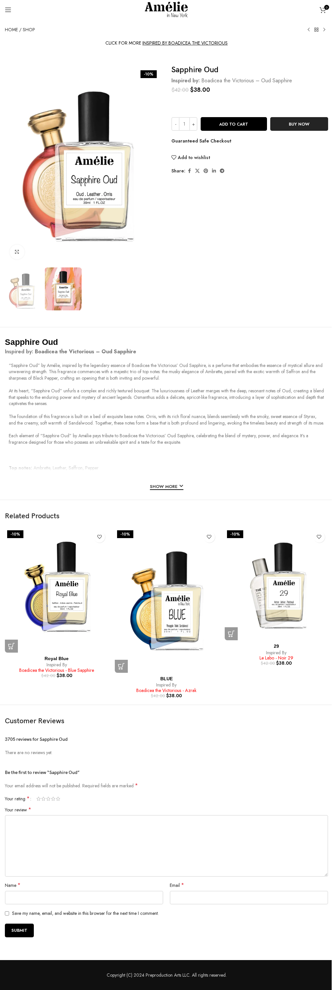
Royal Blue (57, 658)
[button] (11, 646)
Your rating (17, 798)
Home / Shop (20, 29)
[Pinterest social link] (206, 171)
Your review (18, 809)
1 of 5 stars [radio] (38, 798)
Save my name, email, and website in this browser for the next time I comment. (85, 913)
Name (12, 885)
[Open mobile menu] (8, 9)
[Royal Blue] (56, 590)
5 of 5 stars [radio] (58, 798)
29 (276, 646)
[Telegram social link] (222, 171)
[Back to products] (316, 30)
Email (177, 885)
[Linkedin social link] (214, 171)
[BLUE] (166, 600)
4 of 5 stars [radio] (53, 798)
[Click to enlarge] (17, 252)
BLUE (166, 678)
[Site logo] (166, 9)
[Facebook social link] (189, 171)
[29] (276, 584)
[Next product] (324, 30)
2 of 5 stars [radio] (43, 798)
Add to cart (233, 124)
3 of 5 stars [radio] (48, 798)
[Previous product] (309, 30)
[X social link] (197, 171)
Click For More (166, 43)
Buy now (299, 124)
